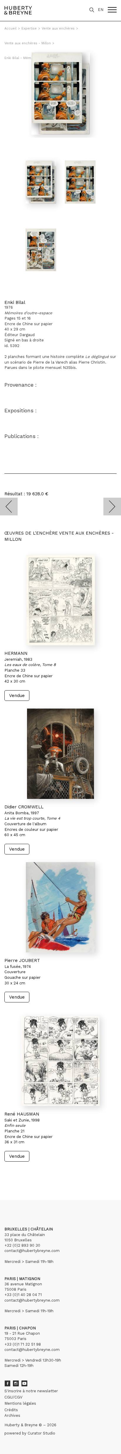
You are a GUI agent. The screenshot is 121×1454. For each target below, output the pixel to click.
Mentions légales (20, 1403)
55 (39, 1172)
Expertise (29, 28)
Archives (12, 1415)
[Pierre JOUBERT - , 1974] (60, 907)
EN (100, 9)
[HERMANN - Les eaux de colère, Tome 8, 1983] (60, 600)
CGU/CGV (13, 1397)
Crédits (11, 1410)
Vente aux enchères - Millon (27, 43)
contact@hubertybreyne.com (32, 1250)
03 (21, 1172)
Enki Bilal (14, 302)
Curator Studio (41, 1433)
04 (27, 1172)
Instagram (16, 1383)
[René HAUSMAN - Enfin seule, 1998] (60, 1061)
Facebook (7, 1383)
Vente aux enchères (58, 28)
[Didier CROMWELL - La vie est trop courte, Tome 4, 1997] (60, 753)
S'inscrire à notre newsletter (31, 1391)
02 (15, 1172)
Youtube (24, 1383)
